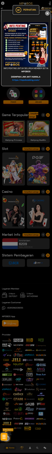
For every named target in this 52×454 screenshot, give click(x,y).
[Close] (47, 13)
